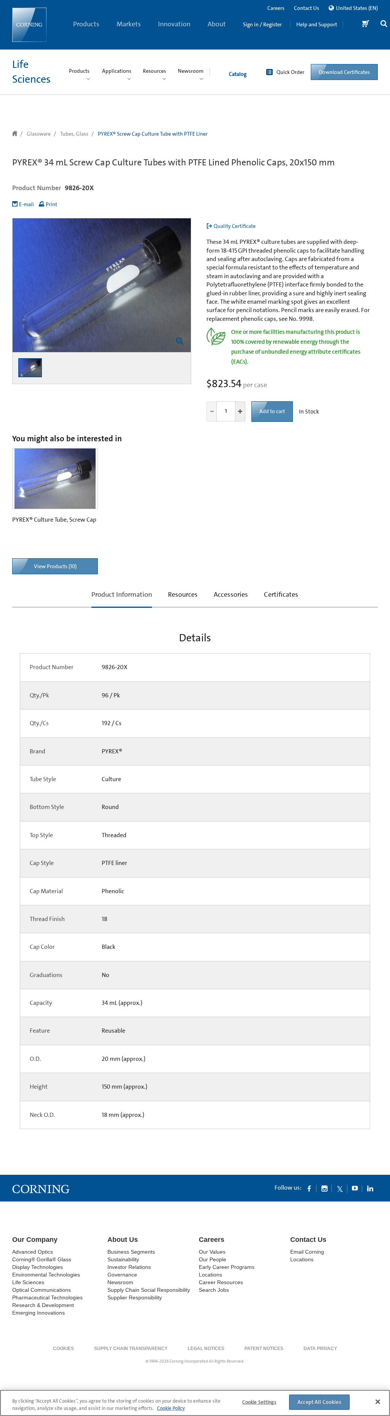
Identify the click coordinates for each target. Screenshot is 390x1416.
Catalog (237, 73)
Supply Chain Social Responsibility (148, 1290)
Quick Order (290, 72)
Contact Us (306, 8)
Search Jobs (214, 1290)
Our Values (212, 1252)
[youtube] (355, 1188)
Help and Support (316, 24)
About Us (217, 34)
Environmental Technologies (46, 1275)
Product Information (121, 599)
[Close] (377, 1402)
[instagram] (324, 1188)
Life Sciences (28, 1282)
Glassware (39, 133)
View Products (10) (55, 566)
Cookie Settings (259, 1402)
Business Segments (131, 1252)
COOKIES (63, 1348)
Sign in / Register (262, 24)
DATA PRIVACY (320, 1348)
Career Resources (221, 1282)
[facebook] (309, 1188)
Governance (122, 1275)
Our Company (35, 1239)
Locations (210, 1275)
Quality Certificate (235, 226)
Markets (129, 24)
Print (51, 204)
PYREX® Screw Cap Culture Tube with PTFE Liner (153, 133)
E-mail (26, 204)
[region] (195, 1403)
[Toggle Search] (383, 24)
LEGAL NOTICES (206, 1348)
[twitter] (339, 1188)
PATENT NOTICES (264, 1348)
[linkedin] (370, 1188)
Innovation (174, 24)
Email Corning (307, 1252)
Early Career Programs (226, 1267)
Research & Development (43, 1305)
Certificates (281, 594)
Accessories (231, 594)
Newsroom (120, 1282)
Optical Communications (41, 1290)
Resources (183, 594)
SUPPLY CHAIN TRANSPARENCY (131, 1348)
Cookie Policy (171, 1408)
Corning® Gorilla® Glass (41, 1259)
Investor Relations (129, 1267)
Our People (212, 1259)
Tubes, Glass (74, 133)
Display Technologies (37, 1267)
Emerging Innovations (38, 1313)
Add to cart (272, 411)
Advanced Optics (32, 1252)
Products (86, 24)
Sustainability (123, 1259)
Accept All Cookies (319, 1401)
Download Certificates (344, 72)
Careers (276, 8)
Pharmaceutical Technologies (47, 1297)
